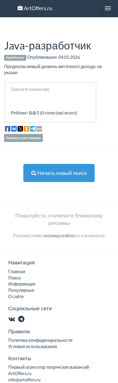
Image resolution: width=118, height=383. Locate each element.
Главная (16, 271)
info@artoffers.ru (24, 379)
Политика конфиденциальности (40, 340)
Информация (21, 283)
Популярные (21, 290)
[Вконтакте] (12, 319)
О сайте (16, 296)
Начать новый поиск (61, 173)
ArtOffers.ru (37, 8)
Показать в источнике (23, 138)
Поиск (14, 277)
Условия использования (32, 346)
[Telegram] (22, 319)
